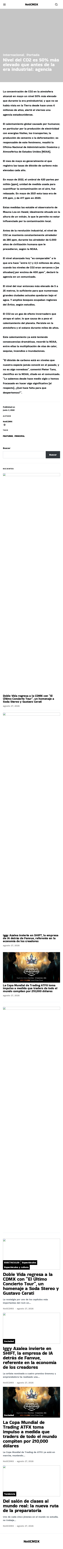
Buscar (6, 448)
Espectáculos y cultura (16, 1267)
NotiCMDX (31, 4)
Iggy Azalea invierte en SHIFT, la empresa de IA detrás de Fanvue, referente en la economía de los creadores (30, 938)
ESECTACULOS (11, 1262)
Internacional (13, 54)
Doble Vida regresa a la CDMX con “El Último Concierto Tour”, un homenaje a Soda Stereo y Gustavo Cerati (28, 699)
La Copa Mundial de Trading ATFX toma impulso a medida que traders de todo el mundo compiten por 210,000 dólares (30, 988)
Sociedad (9, 1341)
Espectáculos (29, 1262)
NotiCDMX (7, 421)
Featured (8, 436)
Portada (33, 54)
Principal (20, 436)
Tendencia (9, 1494)
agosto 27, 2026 (11, 706)
